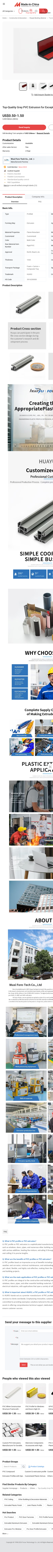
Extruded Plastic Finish (13, 1505)
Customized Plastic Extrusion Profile (39, 1476)
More (4, 1533)
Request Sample (43, 133)
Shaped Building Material (37, 18)
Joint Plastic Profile (34, 1505)
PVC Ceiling (8, 1499)
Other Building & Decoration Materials (32, 1499)
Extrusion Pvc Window (12, 1529)
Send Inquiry (24, 127)
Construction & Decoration (18, 18)
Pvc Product (9, 1517)
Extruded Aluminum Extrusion (15, 1523)
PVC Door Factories (26, 1517)
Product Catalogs (37, 1466)
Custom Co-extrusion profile (35, 1471)
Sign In (6, 185)
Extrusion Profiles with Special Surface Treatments (21, 1476)
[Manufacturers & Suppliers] (26, 4)
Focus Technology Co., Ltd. (31, 1542)
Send (24, 1365)
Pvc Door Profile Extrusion (36, 1529)
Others (50, 1476)
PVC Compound (8, 1471)
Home (4, 18)
